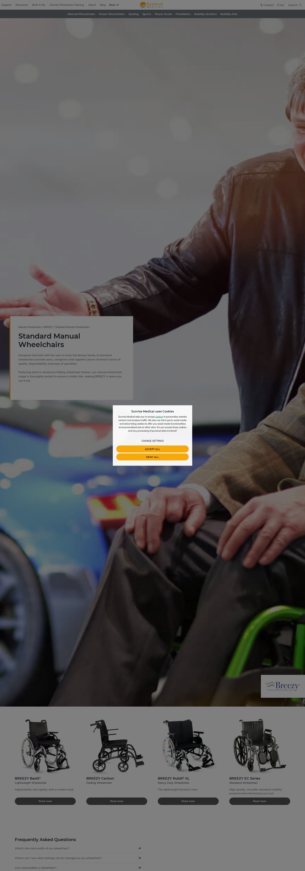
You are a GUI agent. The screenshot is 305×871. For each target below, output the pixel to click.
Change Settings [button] (153, 440)
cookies (159, 416)
